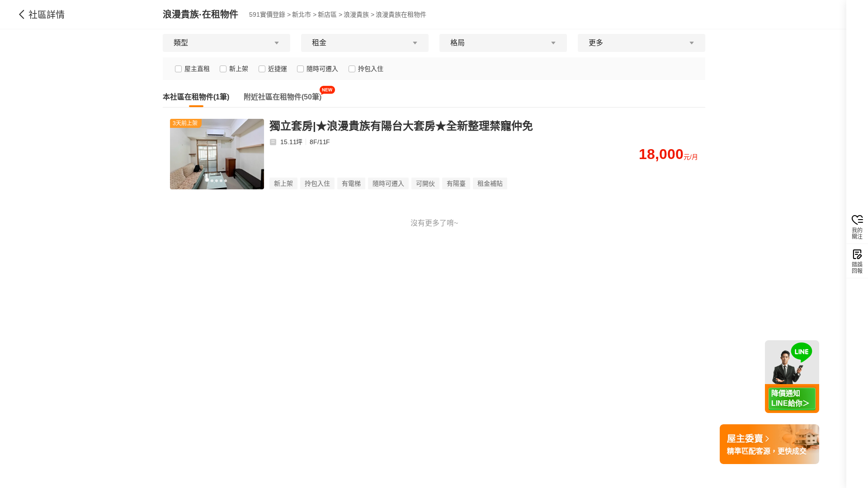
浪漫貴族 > (359, 14)
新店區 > (330, 14)
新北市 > (304, 14)
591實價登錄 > (270, 14)
